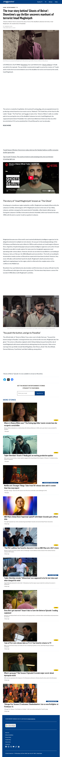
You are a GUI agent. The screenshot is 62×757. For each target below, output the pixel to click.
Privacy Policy (8, 737)
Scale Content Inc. (31, 718)
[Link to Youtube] (13, 746)
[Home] (8, 2)
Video (56, 1)
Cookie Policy (8, 739)
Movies (50, 1)
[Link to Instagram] (8, 746)
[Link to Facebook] (6, 746)
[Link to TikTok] (16, 747)
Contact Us (7, 744)
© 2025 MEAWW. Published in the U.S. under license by (16, 718)
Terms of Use (8, 742)
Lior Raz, (39, 109)
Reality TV (39, 1)
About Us (7, 732)
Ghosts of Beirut (47, 64)
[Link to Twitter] (11, 746)
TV (45, 1)
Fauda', (26, 114)
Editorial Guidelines (9, 735)
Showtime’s (24, 64)
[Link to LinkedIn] (19, 747)
